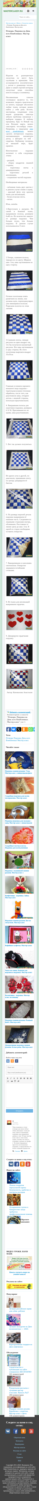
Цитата (25, 1151)
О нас (19, 1454)
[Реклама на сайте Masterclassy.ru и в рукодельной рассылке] (19, 1288)
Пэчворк (9, 738)
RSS (19, 1461)
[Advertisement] (19, 53)
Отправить (19, 1111)
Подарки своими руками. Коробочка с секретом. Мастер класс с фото (19, 1411)
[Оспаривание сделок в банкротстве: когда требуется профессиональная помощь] (19, 1193)
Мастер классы (19, 1447)
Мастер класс (23, 740)
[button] (7, 1078)
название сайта (13, 11)
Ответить (17, 1151)
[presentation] (7, 1078)
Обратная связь (19, 1437)
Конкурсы (19, 1441)
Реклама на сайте (19, 1451)
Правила (19, 1457)
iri (13, 1121)
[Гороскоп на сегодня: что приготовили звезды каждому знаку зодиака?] (19, 1208)
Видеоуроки (19, 1444)
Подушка (17, 738)
